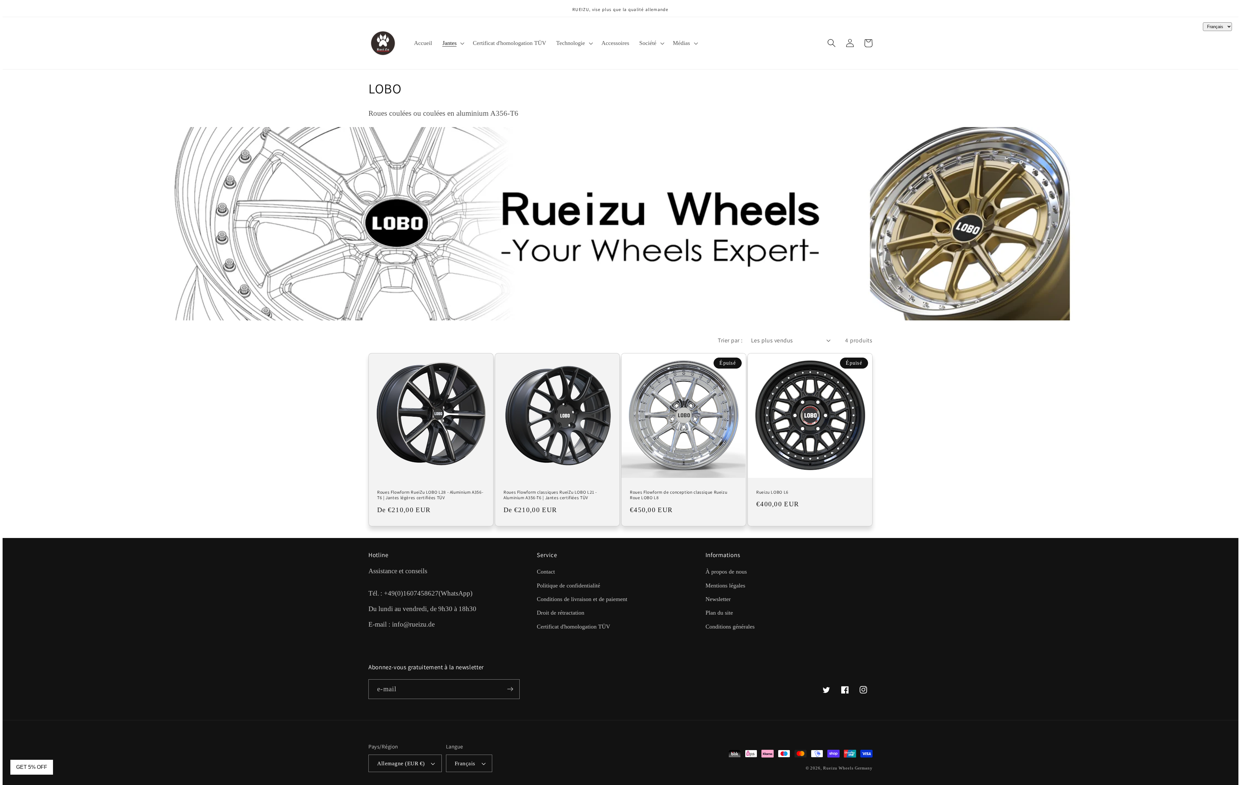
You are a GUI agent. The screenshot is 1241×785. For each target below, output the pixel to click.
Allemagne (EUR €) (401, 763)
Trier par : (730, 340)
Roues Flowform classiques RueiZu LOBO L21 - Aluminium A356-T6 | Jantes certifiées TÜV (550, 495)
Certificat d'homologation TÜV (573, 626)
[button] (452, 43)
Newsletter (718, 599)
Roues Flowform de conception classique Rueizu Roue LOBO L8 (678, 495)
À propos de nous (726, 571)
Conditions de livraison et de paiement (582, 599)
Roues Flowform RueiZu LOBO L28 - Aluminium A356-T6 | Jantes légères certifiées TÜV (430, 495)
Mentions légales (725, 585)
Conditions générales (730, 626)
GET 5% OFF (31, 767)
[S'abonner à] (510, 689)
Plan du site (719, 612)
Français (465, 763)
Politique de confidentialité (568, 585)
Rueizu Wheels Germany (848, 768)
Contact (546, 571)
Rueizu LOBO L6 (772, 492)
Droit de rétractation (560, 612)
